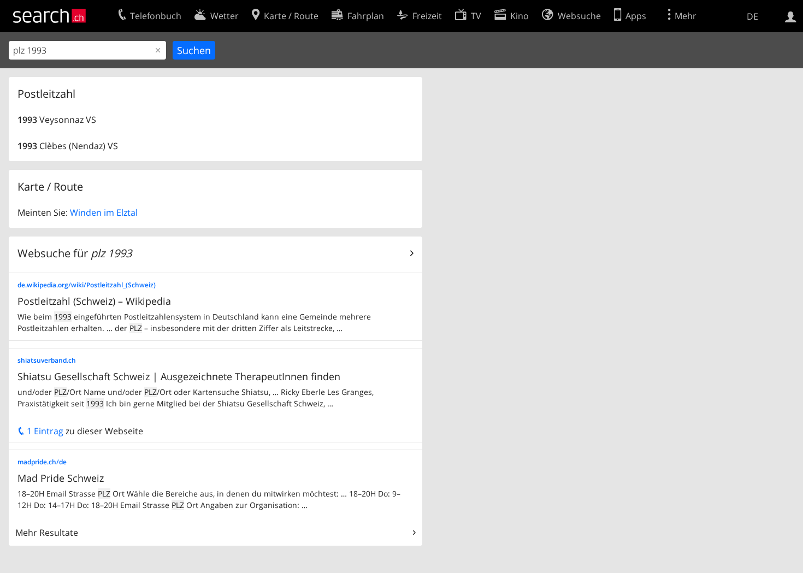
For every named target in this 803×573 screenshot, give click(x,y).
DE (752, 16)
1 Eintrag (44, 431)
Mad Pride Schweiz (60, 478)
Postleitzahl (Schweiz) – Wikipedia (94, 301)
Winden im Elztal (104, 212)
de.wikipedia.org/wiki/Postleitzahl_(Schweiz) (86, 285)
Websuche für (74, 253)
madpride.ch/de (42, 461)
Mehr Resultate (46, 533)
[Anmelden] (790, 15)
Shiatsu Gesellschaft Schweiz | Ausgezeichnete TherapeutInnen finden (178, 376)
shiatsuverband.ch (46, 360)
